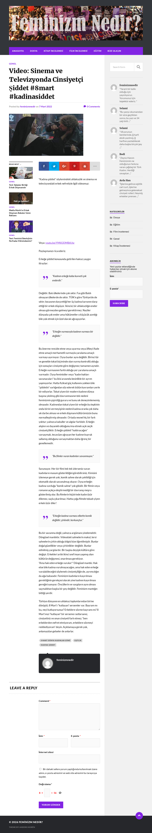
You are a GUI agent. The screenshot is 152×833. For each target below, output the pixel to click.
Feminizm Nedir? (31, 822)
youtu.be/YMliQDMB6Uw (59, 242)
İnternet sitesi (46, 752)
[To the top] (139, 815)
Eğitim (97, 51)
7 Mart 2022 (45, 106)
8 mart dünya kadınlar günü (55, 640)
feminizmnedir (27, 106)
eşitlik (78, 640)
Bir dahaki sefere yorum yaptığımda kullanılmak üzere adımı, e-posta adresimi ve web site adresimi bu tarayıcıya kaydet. (68, 773)
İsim (42, 736)
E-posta (76, 736)
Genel (12, 63)
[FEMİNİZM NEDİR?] (76, 39)
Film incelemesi (78, 51)
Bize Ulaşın (114, 51)
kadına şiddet (48, 645)
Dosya (34, 51)
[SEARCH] (138, 66)
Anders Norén (27, 827)
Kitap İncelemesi (53, 51)
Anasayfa (18, 51)
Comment (44, 701)
